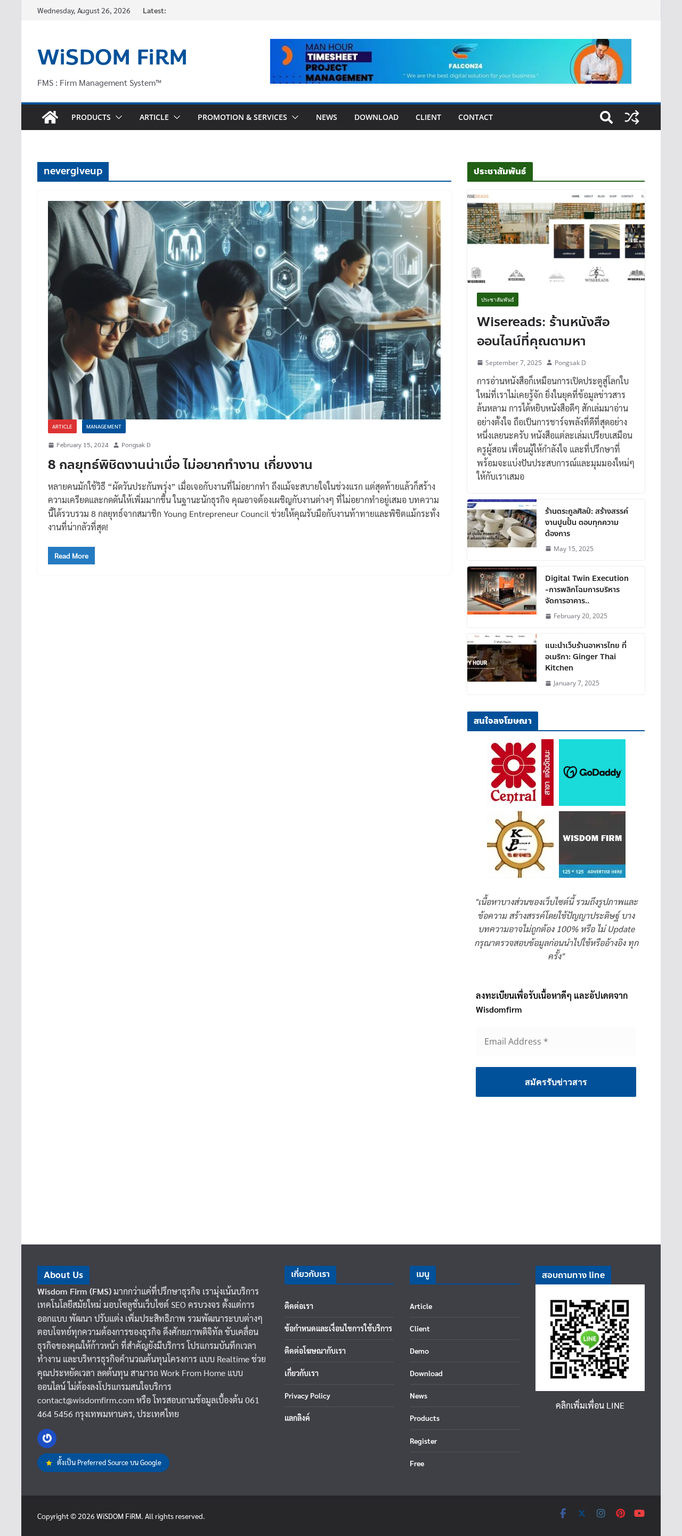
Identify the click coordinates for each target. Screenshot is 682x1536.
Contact (475, 117)
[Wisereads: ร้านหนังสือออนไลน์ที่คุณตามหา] (556, 236)
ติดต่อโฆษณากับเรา (315, 1350)
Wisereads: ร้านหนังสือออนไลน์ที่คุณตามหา (543, 332)
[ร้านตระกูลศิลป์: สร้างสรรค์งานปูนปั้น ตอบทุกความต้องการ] (502, 529)
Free (417, 1463)
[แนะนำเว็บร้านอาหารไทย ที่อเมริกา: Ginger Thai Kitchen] (502, 664)
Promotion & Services (242, 117)
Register (423, 1440)
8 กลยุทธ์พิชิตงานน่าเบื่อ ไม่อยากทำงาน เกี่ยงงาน (180, 465)
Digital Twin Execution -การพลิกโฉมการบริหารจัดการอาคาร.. (587, 590)
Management (103, 426)
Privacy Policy (307, 1395)
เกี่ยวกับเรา (302, 1373)
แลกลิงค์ (297, 1417)
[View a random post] (632, 117)
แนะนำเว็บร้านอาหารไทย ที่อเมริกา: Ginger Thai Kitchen (586, 657)
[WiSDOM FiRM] (50, 117)
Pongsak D (135, 444)
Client (428, 117)
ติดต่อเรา (299, 1306)
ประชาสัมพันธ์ (497, 299)
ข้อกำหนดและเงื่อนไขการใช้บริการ (338, 1328)
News (326, 117)
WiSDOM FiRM (112, 57)
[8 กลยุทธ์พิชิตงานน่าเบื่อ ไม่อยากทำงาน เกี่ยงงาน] (244, 310)
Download (376, 117)
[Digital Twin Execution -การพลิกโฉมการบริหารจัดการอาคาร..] (502, 597)
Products (91, 117)
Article (154, 117)
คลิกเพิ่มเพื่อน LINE (590, 1405)
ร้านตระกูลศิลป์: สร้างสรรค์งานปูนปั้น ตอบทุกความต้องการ (586, 522)
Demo (419, 1350)
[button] (117, 117)
